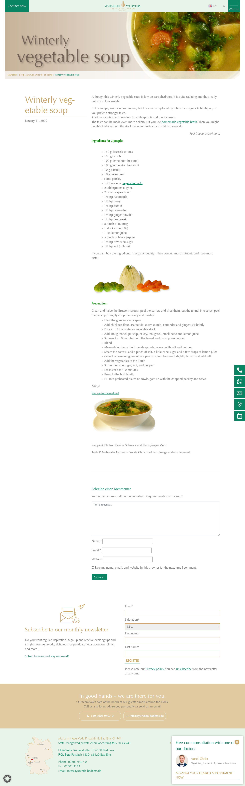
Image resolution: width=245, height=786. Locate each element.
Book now (83, 418)
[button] (7, 778)
